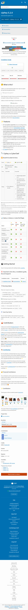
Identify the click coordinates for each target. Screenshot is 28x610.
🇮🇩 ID (14, 39)
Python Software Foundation (16, 606)
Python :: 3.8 (5, 470)
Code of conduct (13, 548)
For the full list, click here (19, 128)
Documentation (8, 42)
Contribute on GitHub (13, 533)
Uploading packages (13, 505)
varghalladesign (8, 344)
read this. (23, 268)
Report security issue (14, 547)
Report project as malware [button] (14, 474)
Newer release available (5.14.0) (9, 426)
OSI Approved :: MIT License (9, 463)
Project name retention (13, 508)
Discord (13, 42)
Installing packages (13, 503)
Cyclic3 (6, 330)
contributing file (11, 366)
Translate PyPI (13, 534)
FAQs (14, 510)
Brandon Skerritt (14, 327)
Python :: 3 (5, 467)
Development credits (13, 538)
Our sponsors (14, 524)
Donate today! (14, 494)
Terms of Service (13, 545)
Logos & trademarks (14, 522)
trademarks (7, 606)
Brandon (6, 445)
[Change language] (25, 2)
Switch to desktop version (14, 556)
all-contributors (14, 408)
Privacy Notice (13, 550)
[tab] (14, 26)
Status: (14, 491)
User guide (13, 507)
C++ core (5, 149)
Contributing (6, 350)
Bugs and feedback (14, 531)
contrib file (9, 362)
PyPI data (3, 422)
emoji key (20, 392)
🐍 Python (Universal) (12, 64)
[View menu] (21, 2)
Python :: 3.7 (5, 468)
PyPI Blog (13, 517)
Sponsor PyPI (14, 536)
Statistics (14, 521)
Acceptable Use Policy (13, 552)
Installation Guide (19, 42)
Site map (20, 607)
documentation (16, 117)
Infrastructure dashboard (13, 519)
